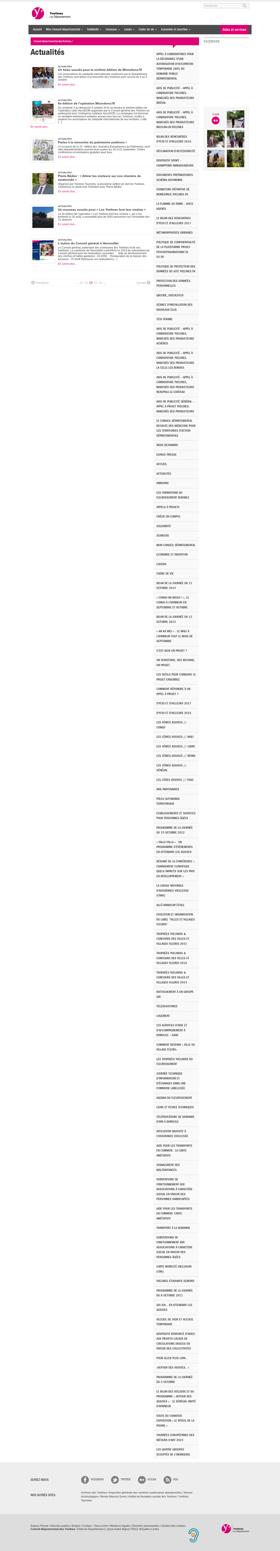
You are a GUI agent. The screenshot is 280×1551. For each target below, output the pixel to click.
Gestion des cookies (173, 1525)
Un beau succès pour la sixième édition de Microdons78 (100, 69)
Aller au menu (36, 3)
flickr (152, 1479)
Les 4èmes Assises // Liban (175, 746)
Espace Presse (40, 1525)
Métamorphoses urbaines (174, 232)
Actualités (163, 473)
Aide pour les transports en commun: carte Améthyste (174, 1213)
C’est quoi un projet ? (171, 650)
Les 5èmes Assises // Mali (175, 736)
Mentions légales (120, 1525)
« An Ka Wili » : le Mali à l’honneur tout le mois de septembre (174, 636)
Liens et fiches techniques (175, 1107)
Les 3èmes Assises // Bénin (175, 755)
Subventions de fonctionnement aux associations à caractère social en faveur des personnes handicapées (174, 1189)
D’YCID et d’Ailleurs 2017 (173, 703)
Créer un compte (168, 516)
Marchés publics (60, 1525)
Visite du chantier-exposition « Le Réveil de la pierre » (175, 1420)
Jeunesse (110, 29)
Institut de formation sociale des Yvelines (152, 1496)
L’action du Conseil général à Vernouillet (88, 243)
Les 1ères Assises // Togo (174, 780)
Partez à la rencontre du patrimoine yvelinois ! (92, 142)
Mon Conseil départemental (62, 29)
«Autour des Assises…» (172, 1367)
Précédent (42, 283)
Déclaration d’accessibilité (175, 151)
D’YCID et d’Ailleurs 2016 (173, 713)
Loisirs (127, 29)
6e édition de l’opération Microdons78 (86, 103)
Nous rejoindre (167, 445)
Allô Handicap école (170, 905)
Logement (163, 1016)
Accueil (37, 29)
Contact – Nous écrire (95, 1525)
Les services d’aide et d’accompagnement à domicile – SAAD (171, 1030)
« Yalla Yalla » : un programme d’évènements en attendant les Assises (174, 847)
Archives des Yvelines (94, 1492)
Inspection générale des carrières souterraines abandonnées (145, 1492)
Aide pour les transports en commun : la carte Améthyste (174, 1150)
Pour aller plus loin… (172, 1358)
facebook (97, 1479)
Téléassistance (167, 1006)
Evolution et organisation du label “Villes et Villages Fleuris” (175, 919)
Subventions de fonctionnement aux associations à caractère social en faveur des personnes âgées (174, 1247)
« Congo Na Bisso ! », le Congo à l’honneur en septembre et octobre (172, 602)
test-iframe (164, 319)
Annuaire (162, 483)
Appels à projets (168, 507)
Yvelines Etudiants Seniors (175, 1281)
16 (100, 283)
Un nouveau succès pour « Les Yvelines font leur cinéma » (102, 209)
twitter (126, 1479)
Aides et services (234, 29)
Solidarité (92, 29)
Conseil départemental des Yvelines (51, 13)
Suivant (141, 283)
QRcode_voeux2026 (170, 295)
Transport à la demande (173, 1228)
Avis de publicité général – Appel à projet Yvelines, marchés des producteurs (175, 406)
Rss (175, 1479)
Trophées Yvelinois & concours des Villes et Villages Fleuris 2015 (172, 938)
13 (86, 283)
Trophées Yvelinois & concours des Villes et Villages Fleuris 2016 (172, 958)
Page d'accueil (235, 1528)
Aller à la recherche (81, 3)
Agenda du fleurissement (174, 1097)
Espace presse (166, 454)
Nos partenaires (167, 789)
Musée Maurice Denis (113, 1496)
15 (95, 283)
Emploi (76, 1525)
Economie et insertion (173, 29)
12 (81, 283)
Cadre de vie (145, 29)
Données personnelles (145, 1525)
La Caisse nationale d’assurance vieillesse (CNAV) (172, 890)
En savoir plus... (67, 84)
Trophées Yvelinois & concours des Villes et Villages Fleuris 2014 (172, 977)
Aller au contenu (57, 3)
